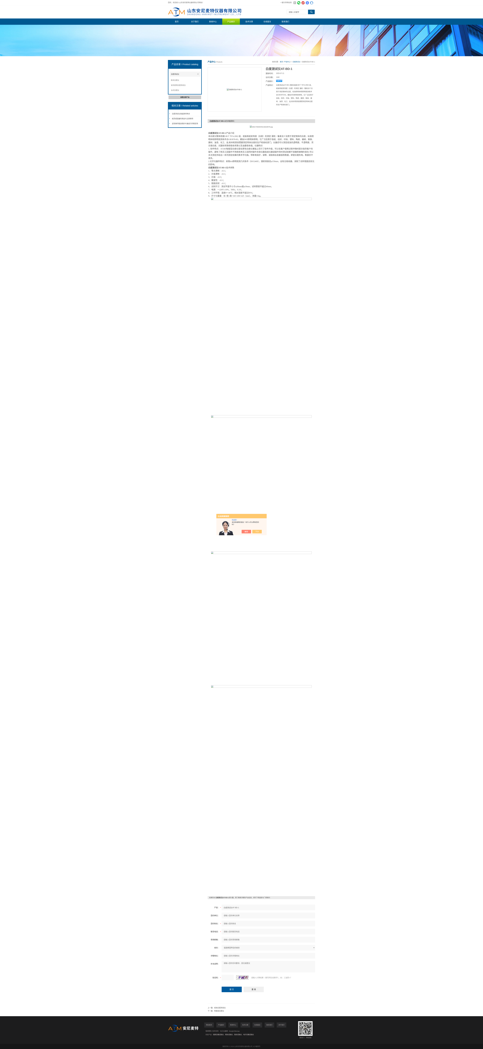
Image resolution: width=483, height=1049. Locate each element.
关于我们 (195, 21)
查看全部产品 (184, 97)
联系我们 (285, 21)
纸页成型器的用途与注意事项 (182, 119)
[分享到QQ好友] (311, 3)
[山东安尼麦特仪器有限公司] (205, 11)
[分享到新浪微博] (303, 3)
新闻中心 (213, 21)
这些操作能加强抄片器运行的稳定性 (185, 123)
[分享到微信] (298, 3)
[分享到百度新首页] (307, 3)
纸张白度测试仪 (220, 1008)
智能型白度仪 (219, 1011)
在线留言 (267, 21)
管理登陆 (209, 1031)
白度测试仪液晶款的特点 (181, 114)
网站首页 (209, 1025)
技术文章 (249, 21)
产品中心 (287, 62)
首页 (177, 21)
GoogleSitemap (234, 1031)
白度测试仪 (175, 74)
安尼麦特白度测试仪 (178, 85)
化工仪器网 (224, 1031)
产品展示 (231, 21)
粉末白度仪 (175, 80)
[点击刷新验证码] (242, 977)
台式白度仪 (175, 90)
